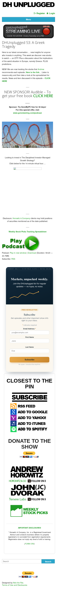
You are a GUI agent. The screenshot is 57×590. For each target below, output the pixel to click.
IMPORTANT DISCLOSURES (29, 527)
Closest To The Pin (29, 383)
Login (52, 13)
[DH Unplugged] (28, 5)
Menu (28, 19)
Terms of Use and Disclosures (14, 585)
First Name (29, 337)
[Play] (21, 250)
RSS (13, 259)
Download (32, 252)
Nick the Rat (18, 582)
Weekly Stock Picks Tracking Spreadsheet (28, 231)
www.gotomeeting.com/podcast (27, 112)
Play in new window (18, 252)
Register (40, 13)
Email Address (29, 329)
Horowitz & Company (21, 218)
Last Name (29, 347)
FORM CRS (29, 543)
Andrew (41, 69)
